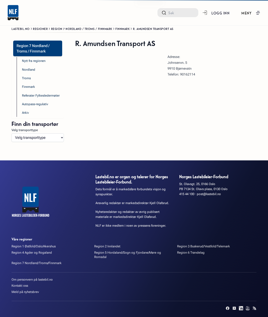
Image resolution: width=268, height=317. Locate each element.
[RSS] (254, 308)
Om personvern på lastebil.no (32, 279)
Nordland (28, 70)
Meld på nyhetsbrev (25, 292)
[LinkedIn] (241, 308)
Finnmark (122, 29)
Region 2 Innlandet (107, 246)
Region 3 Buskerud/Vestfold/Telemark (203, 246)
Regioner (40, 29)
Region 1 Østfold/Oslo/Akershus (34, 246)
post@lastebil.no (209, 194)
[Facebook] (227, 308)
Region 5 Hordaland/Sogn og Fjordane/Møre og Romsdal (127, 255)
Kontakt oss (20, 286)
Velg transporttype (25, 130)
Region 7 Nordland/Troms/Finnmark (37, 263)
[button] (251, 12)
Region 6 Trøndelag (191, 252)
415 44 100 (186, 194)
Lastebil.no (21, 29)
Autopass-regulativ (35, 104)
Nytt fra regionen (33, 61)
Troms (26, 78)
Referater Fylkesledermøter (41, 95)
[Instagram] (248, 308)
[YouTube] (234, 308)
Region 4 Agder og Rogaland (32, 252)
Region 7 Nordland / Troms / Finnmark (81, 29)
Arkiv (25, 113)
